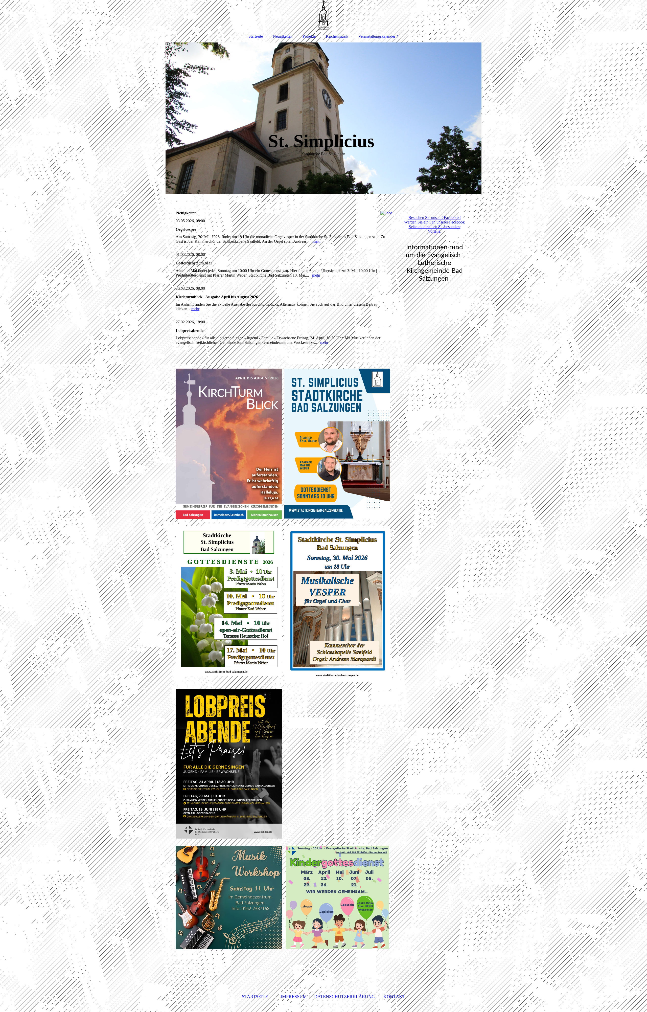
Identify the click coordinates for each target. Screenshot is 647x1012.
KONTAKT (394, 996)
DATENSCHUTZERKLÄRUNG (344, 996)
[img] (323, 15)
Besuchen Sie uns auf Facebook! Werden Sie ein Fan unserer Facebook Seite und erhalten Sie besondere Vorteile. (434, 224)
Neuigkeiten (282, 36)
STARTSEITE (255, 996)
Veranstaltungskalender (376, 36)
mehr (317, 241)
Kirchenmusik (337, 36)
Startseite (255, 36)
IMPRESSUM (293, 996)
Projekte (309, 36)
